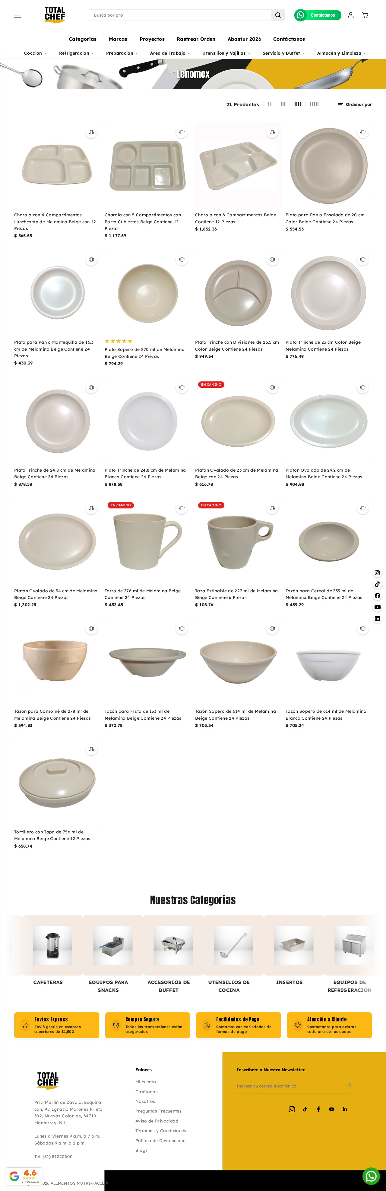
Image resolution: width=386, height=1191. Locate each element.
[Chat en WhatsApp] (371, 1176)
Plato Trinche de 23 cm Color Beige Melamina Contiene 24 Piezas (323, 345)
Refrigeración (74, 53)
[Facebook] (318, 1109)
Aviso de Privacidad (157, 1121)
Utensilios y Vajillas (223, 53)
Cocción (33, 53)
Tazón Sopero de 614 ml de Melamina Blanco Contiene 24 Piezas (326, 715)
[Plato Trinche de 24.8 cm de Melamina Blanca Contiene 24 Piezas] (148, 421)
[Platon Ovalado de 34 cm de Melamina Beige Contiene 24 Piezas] (57, 541)
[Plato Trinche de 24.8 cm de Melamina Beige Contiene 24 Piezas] (57, 421)
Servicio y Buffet (281, 53)
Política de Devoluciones (161, 1140)
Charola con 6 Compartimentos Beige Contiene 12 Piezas (235, 218)
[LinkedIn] (345, 1109)
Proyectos (152, 39)
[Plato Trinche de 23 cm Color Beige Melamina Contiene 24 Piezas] (329, 293)
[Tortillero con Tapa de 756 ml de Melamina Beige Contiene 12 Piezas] (57, 783)
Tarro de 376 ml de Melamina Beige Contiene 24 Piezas (143, 594)
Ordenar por (358, 104)
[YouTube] (331, 1109)
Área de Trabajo (167, 53)
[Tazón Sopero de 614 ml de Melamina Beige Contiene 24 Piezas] (238, 662)
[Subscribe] (349, 1086)
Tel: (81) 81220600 (53, 1156)
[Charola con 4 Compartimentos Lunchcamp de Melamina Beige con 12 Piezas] (57, 166)
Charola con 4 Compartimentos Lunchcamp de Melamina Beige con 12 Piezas (55, 221)
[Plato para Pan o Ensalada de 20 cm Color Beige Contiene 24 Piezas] (329, 166)
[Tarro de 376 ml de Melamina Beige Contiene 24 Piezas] (148, 541)
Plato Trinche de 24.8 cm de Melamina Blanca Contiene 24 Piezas (145, 473)
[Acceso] (350, 15)
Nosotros (145, 1101)
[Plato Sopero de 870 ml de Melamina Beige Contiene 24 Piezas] (148, 293)
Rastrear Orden (196, 39)
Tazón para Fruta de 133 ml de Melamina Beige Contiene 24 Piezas (143, 715)
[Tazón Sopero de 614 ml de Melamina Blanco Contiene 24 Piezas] (329, 662)
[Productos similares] (91, 132)
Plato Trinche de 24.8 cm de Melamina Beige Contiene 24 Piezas (55, 473)
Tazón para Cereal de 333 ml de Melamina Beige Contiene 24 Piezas (324, 594)
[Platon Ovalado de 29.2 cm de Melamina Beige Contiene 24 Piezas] (329, 421)
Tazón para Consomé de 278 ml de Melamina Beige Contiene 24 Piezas (52, 715)
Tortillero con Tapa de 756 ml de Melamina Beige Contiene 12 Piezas (52, 835)
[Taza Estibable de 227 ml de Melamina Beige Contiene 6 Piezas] (238, 541)
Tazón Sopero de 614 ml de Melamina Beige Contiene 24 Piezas (235, 715)
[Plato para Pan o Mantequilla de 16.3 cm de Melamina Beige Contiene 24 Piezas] (57, 293)
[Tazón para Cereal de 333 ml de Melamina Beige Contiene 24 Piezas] (329, 541)
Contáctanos (289, 39)
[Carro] (365, 15)
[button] (17, 15)
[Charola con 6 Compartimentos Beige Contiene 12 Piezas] (238, 166)
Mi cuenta (145, 1081)
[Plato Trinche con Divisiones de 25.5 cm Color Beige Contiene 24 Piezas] (238, 293)
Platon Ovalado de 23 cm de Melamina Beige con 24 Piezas (236, 473)
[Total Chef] (55, 15)
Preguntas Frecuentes (158, 1111)
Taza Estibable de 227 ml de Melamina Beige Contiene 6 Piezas (236, 594)
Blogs (141, 1150)
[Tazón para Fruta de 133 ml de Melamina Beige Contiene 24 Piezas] (148, 662)
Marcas (118, 39)
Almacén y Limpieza (339, 53)
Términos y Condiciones (160, 1130)
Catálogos (146, 1091)
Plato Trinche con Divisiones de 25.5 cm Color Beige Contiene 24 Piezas (237, 345)
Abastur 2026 (244, 39)
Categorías (83, 39)
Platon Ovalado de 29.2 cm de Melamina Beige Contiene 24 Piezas (324, 473)
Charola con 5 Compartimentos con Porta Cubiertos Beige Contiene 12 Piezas (143, 221)
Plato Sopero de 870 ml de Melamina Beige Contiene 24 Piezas (145, 353)
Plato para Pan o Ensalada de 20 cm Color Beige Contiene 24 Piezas (325, 218)
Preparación (119, 53)
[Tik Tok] (305, 1109)
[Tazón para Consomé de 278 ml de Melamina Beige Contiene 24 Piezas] (57, 662)
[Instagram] (292, 1109)
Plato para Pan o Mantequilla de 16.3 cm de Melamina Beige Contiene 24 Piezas (53, 348)
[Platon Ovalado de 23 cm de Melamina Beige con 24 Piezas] (238, 421)
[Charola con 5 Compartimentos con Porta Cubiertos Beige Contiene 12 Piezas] (148, 166)
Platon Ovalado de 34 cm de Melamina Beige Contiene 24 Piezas (55, 594)
